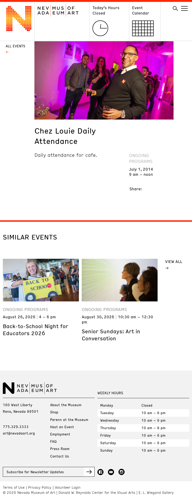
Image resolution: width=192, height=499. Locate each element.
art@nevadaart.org (19, 433)
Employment (60, 434)
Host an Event (62, 427)
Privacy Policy (39, 487)
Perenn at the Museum (69, 419)
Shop (54, 412)
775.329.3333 (16, 426)
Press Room (60, 448)
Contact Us (59, 456)
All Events (15, 46)
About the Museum (65, 405)
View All (173, 261)
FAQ (53, 441)
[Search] (175, 8)
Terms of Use (14, 487)
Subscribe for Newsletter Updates (35, 471)
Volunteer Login (68, 487)
